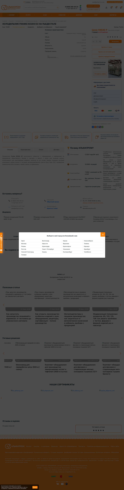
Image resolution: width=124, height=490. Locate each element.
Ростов (23, 249)
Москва (23, 243)
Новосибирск (88, 241)
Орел (23, 241)
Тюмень (86, 243)
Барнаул (86, 246)
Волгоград (45, 241)
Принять (35, 487)
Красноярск (67, 246)
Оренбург (87, 249)
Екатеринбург (67, 252)
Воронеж (66, 243)
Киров (65, 241)
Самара (23, 255)
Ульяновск (66, 249)
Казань (44, 252)
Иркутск (45, 243)
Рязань (23, 246)
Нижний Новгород (27, 252)
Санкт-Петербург (48, 249)
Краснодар (45, 246)
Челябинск (87, 252)
